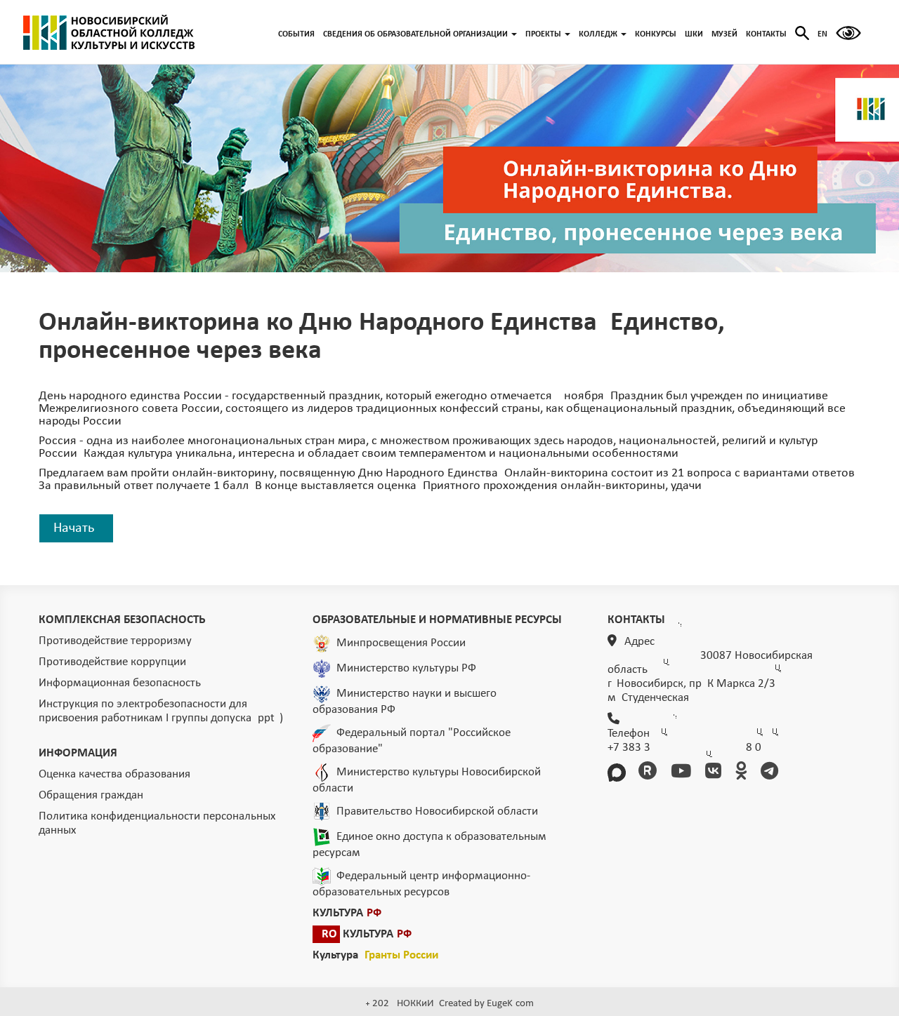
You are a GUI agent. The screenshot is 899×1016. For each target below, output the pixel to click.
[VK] (715, 772)
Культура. (375, 955)
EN (822, 34)
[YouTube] (683, 772)
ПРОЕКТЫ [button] (543, 34)
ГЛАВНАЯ (109, 32)
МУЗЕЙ (724, 34)
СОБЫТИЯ (296, 34)
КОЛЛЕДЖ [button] (598, 34)
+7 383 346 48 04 (684, 748)
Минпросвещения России (401, 643)
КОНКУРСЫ (655, 34)
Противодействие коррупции (112, 662)
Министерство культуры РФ (406, 668)
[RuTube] (650, 772)
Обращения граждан (91, 795)
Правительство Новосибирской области (437, 811)
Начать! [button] (76, 528)
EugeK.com (510, 1003)
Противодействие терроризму (115, 641)
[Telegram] (772, 772)
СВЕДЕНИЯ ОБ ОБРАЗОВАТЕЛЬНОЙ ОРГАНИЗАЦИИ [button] (415, 34)
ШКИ (694, 34)
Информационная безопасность (120, 683)
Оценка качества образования (114, 774)
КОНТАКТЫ (766, 34)
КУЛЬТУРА (347, 913)
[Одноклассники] (743, 772)
